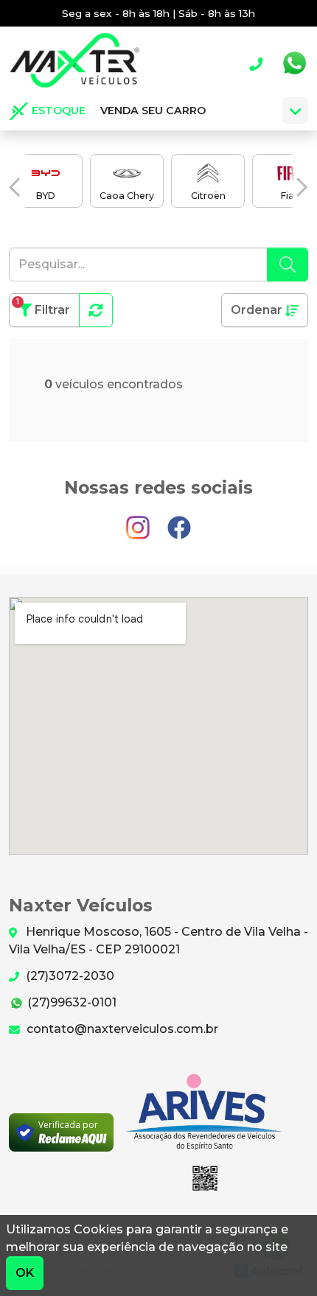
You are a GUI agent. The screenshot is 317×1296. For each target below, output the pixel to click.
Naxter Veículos (74, 63)
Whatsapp (294, 63)
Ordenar (258, 310)
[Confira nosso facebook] (179, 521)
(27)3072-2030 (68, 976)
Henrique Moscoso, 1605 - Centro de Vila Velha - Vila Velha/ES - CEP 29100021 (158, 940)
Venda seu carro (153, 110)
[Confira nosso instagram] (139, 521)
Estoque (57, 110)
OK (24, 1273)
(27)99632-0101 (70, 1002)
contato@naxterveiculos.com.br (121, 1029)
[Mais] (295, 110)
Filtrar (43, 307)
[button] (14, 187)
